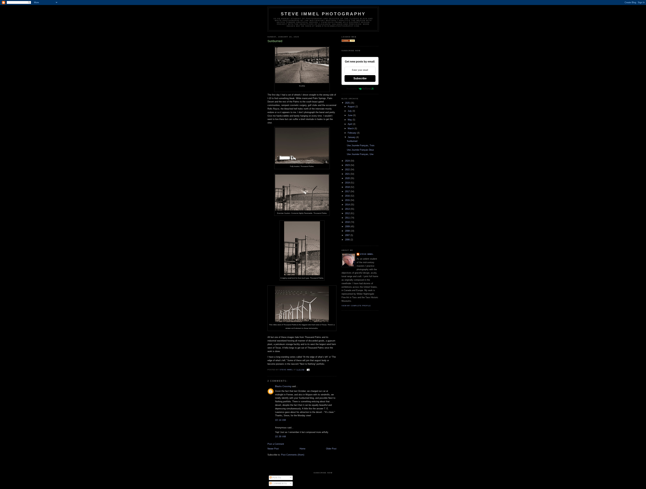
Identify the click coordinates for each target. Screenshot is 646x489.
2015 (347, 200)
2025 (347, 103)
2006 (347, 239)
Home (302, 448)
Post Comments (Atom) (292, 454)
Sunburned (352, 141)
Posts (276, 477)
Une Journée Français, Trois (360, 145)
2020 (347, 178)
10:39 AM (280, 436)
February (352, 133)
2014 (347, 204)
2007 (347, 235)
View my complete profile (356, 306)
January (352, 137)
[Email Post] (308, 370)
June (350, 115)
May (350, 119)
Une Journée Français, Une (360, 154)
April (350, 124)
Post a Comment (275, 444)
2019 (347, 182)
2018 (347, 187)
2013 (347, 209)
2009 (347, 226)
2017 (347, 191)
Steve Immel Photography (323, 13)
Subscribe (360, 78)
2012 (347, 213)
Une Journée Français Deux (360, 150)
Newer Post (273, 448)
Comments (279, 483)
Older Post (331, 448)
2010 (347, 222)
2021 (347, 174)
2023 (347, 165)
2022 (347, 169)
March (351, 128)
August (351, 106)
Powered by (352, 88)
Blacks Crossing (283, 386)
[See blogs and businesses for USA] (348, 41)
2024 (347, 161)
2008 (347, 231)
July (350, 111)
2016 (347, 196)
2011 (347, 217)
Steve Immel (366, 254)
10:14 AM (280, 420)
